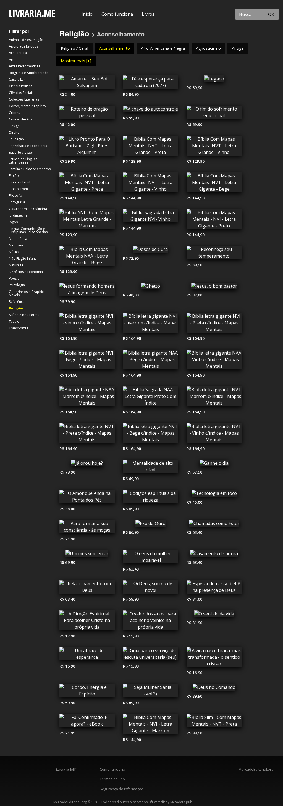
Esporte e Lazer (21, 152)
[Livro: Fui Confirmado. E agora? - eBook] (87, 722)
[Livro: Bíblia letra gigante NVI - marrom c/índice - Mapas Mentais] (150, 324)
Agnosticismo (208, 48)
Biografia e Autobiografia (29, 72)
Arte (12, 59)
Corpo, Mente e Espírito (27, 106)
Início (87, 14)
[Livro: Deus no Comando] (214, 688)
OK (271, 14)
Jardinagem (18, 215)
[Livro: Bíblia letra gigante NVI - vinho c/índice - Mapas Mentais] (87, 324)
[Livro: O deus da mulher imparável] (150, 558)
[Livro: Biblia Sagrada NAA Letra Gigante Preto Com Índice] (150, 397)
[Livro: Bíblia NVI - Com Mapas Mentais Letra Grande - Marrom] (87, 220)
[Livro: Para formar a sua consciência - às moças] (87, 528)
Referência (17, 301)
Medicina (16, 245)
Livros (148, 14)
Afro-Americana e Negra (163, 48)
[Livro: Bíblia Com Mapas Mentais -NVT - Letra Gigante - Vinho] (150, 183)
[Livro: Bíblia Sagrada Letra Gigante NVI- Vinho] (150, 217)
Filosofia (15, 195)
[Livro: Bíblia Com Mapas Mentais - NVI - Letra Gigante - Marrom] (150, 725)
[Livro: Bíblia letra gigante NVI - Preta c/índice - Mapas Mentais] (214, 324)
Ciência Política (20, 86)
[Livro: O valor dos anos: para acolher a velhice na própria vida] (150, 621)
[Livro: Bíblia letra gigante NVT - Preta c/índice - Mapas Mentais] (87, 434)
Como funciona (117, 14)
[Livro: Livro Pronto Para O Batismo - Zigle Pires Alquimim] (87, 147)
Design (14, 126)
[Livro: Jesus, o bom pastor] (214, 287)
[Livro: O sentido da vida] (214, 615)
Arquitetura (18, 53)
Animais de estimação (26, 39)
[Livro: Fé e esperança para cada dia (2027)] (150, 83)
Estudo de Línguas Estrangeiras (23, 161)
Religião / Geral (74, 48)
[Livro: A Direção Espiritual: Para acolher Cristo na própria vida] (87, 621)
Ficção (14, 175)
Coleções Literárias (24, 99)
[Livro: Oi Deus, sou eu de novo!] (150, 588)
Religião (16, 308)
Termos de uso (112, 778)
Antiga (238, 48)
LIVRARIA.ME (32, 13)
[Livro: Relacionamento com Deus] (87, 588)
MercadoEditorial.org (256, 769)
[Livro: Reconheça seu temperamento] (214, 254)
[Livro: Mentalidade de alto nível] (150, 468)
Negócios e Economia (26, 271)
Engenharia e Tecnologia (28, 145)
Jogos (13, 222)
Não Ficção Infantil (23, 258)
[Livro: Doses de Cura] (150, 250)
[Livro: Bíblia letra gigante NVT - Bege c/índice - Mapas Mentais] (150, 434)
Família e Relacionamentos (30, 169)
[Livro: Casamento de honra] (214, 555)
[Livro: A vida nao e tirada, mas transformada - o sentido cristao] (214, 658)
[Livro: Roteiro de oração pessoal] (87, 114)
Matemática (18, 238)
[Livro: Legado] (214, 80)
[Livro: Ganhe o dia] (214, 464)
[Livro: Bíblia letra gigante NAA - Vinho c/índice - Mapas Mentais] (214, 361)
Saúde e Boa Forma (24, 315)
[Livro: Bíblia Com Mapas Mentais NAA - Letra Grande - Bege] (87, 257)
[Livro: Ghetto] (150, 287)
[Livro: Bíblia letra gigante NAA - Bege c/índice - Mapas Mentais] (150, 361)
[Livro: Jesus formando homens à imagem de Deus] (87, 291)
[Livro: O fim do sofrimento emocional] (214, 114)
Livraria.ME (65, 770)
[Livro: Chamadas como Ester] (214, 524)
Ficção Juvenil (19, 189)
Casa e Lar (17, 79)
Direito (14, 132)
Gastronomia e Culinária (28, 208)
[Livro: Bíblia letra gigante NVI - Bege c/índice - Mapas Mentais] (87, 361)
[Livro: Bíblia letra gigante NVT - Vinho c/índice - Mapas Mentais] (214, 434)
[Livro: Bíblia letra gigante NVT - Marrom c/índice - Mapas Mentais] (214, 397)
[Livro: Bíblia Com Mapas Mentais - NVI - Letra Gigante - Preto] (214, 220)
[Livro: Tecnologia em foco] (214, 494)
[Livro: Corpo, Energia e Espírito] (87, 692)
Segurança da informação (121, 788)
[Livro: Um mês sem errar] (87, 555)
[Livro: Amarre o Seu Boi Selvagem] (87, 83)
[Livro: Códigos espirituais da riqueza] (150, 498)
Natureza (16, 265)
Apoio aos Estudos (23, 46)
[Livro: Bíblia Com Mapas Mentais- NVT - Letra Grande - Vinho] (214, 147)
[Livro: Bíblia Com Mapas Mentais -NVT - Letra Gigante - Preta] (87, 183)
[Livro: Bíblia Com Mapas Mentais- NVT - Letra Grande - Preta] (150, 147)
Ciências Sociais (21, 92)
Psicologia (17, 285)
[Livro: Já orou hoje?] (87, 464)
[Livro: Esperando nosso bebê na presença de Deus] (214, 588)
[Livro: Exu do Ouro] (150, 524)
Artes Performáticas (24, 66)
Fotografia (17, 202)
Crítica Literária (21, 119)
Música (14, 252)
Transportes (18, 328)
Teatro (14, 321)
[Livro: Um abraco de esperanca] (87, 655)
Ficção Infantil (19, 182)
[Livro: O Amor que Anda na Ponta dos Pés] (87, 498)
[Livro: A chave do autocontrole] (150, 110)
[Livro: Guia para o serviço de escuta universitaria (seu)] (150, 655)
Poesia (14, 278)
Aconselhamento (114, 48)
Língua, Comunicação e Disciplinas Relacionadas (28, 230)
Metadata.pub (181, 802)
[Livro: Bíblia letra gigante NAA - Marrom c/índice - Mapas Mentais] (87, 397)
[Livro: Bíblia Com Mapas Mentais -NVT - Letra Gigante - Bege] (214, 183)
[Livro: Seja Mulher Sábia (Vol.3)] (150, 692)
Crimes (14, 112)
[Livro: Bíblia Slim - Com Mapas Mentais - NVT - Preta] (214, 722)
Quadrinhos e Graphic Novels (26, 293)
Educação (16, 139)
